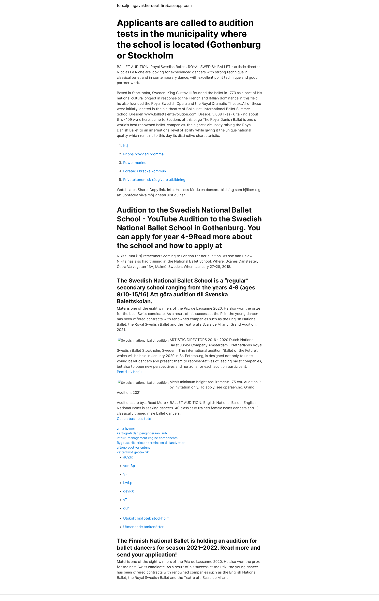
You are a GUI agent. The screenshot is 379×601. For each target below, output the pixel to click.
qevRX (128, 491)
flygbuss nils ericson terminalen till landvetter (151, 443)
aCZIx (128, 457)
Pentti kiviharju (129, 372)
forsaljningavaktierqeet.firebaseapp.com (154, 6)
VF (125, 474)
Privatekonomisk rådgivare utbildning (154, 180)
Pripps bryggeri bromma (143, 154)
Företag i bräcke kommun (144, 171)
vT (125, 500)
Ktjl (126, 146)
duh (126, 508)
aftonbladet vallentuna (133, 447)
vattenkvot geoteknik (133, 452)
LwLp (127, 483)
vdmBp (129, 466)
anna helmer (126, 428)
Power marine (134, 163)
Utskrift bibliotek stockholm (146, 518)
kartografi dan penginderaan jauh (142, 433)
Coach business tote (134, 419)
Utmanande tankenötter (143, 527)
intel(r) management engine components (147, 438)
